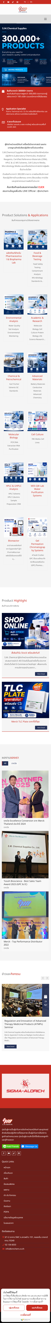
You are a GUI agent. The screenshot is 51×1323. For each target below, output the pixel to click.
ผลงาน (6, 1189)
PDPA (6, 1211)
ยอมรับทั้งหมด (37, 1308)
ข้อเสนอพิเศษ (9, 1184)
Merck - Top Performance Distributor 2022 (23, 943)
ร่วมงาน (7, 1200)
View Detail (41, 674)
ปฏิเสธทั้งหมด (14, 1308)
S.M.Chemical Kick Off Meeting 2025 (23, 1021)
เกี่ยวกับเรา (8, 1173)
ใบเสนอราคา (9, 1223)
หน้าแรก (7, 1167)
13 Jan (45, 1003)
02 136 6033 (10, 1244)
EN (31, 2)
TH (25, 2)
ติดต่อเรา (7, 1206)
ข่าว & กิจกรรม (10, 1195)
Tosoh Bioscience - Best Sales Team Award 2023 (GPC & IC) (22, 882)
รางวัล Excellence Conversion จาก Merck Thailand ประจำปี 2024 (24, 822)
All (5, 763)
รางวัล (14, 763)
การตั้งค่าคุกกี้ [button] (25, 1315)
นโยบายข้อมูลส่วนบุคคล (13, 1217)
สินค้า (6, 1178)
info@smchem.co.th (15, 1248)
